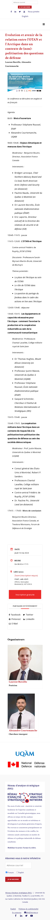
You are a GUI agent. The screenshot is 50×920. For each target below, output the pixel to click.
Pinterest (16, 619)
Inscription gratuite (25, 594)
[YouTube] (31, 916)
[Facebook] (15, 916)
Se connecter (16, 912)
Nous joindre (33, 12)
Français (11, 872)
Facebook (15, 614)
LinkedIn (29, 619)
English (25, 16)
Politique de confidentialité (28, 909)
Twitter (29, 614)
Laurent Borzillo (18, 681)
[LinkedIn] (21, 916)
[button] (44, 24)
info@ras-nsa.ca (32, 912)
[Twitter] (26, 916)
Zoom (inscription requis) (26, 575)
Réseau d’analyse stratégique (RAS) (18, 893)
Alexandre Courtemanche (23, 730)
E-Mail (14, 623)
